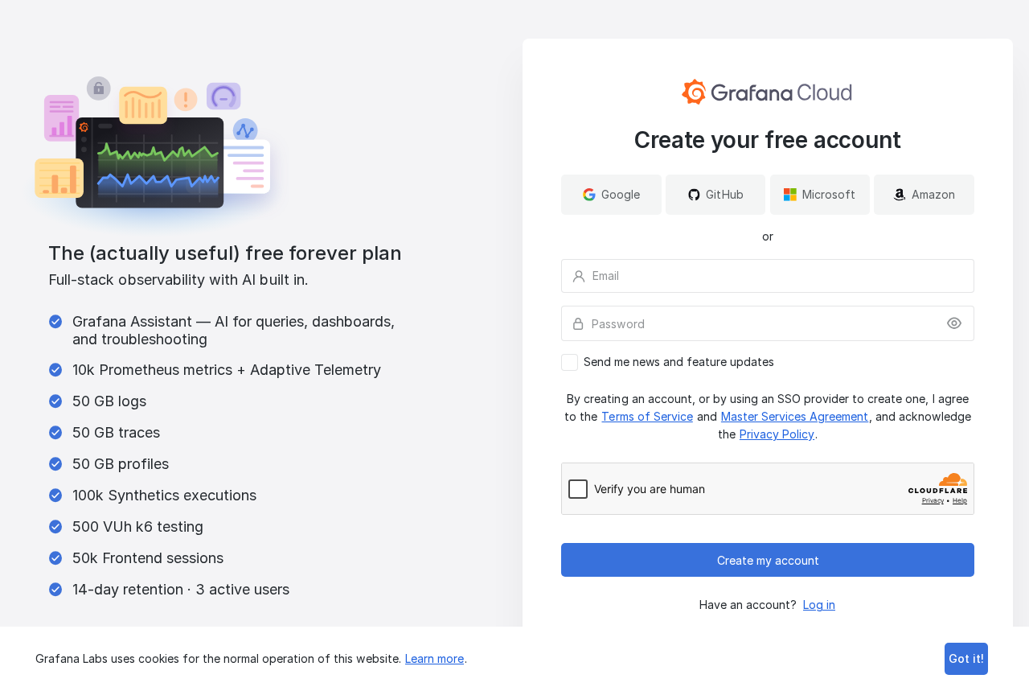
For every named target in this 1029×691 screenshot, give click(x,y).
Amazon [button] (933, 194)
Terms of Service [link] (646, 416)
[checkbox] (767, 362)
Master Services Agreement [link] (794, 416)
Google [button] (620, 194)
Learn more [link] (434, 658)
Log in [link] (819, 604)
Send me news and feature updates (679, 362)
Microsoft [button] (828, 194)
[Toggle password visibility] (954, 323)
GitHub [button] (724, 194)
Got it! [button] (966, 658)
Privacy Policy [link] (777, 434)
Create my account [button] (768, 560)
